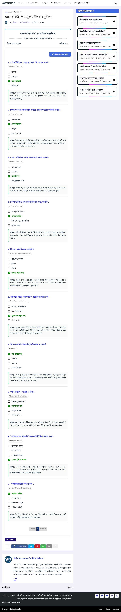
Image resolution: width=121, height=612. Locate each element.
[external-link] (15, 579)
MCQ (44, 3)
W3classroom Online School (29, 558)
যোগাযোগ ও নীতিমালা (81, 3)
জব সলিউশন (55, 3)
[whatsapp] (43, 546)
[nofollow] (55, 546)
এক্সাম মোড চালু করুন (61, 54)
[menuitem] (21, 3)
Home (20, 3)
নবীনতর (7, 587)
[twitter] (31, 546)
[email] (49, 546)
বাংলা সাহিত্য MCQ (15, 12)
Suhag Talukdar (15, 609)
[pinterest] (37, 546)
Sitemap (68, 3)
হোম (6, 12)
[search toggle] (116, 3)
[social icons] (97, 596)
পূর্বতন (69, 587)
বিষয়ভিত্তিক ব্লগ (32, 3)
